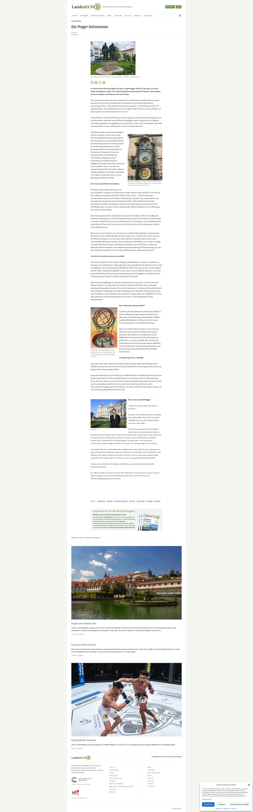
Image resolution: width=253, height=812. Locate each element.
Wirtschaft (117, 16)
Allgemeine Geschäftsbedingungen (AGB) (121, 786)
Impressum (234, 808)
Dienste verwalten (207, 799)
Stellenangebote (114, 770)
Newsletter (112, 781)
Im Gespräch (148, 16)
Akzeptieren (208, 804)
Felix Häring (74, 655)
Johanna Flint (74, 634)
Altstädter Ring (101, 501)
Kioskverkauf (113, 775)
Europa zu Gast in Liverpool (83, 644)
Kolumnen (137, 16)
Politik (75, 16)
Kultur (109, 16)
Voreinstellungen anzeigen (239, 804)
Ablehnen (221, 804)
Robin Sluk (74, 32)
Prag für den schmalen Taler (83, 623)
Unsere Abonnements (115, 778)
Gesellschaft (84, 16)
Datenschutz (218, 808)
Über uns (112, 767)
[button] (249, 785)
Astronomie (109, 501)
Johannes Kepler (141, 501)
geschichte (132, 501)
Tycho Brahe (157, 501)
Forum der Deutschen (97, 16)
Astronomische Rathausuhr (121, 501)
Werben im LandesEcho (116, 784)
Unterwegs (127, 16)
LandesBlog (149, 501)
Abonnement (170, 7)
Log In (178, 7)
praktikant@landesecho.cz (105, 478)
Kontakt (111, 773)
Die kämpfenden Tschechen (83, 740)
